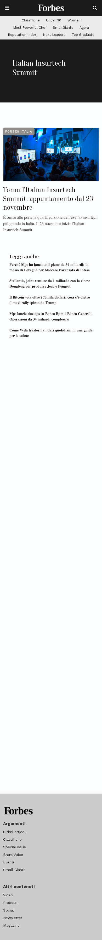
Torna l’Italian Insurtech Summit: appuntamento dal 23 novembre (48, 198)
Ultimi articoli (14, 832)
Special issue (14, 847)
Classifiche (31, 20)
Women (74, 20)
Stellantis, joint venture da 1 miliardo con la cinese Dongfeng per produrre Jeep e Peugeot (49, 283)
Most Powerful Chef (30, 28)
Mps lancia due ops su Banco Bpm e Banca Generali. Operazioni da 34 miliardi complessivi (51, 316)
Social (8, 910)
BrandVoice (13, 854)
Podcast (10, 903)
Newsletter (12, 918)
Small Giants (14, 870)
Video (8, 895)
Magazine (11, 925)
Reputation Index (22, 35)
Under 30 (53, 20)
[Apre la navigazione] (7, 8)
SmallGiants (63, 28)
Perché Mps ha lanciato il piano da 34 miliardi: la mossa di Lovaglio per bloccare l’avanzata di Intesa (49, 267)
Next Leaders (54, 35)
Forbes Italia (18, 131)
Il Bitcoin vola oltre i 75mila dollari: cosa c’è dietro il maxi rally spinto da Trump (49, 299)
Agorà (84, 28)
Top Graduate (83, 35)
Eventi (8, 862)
